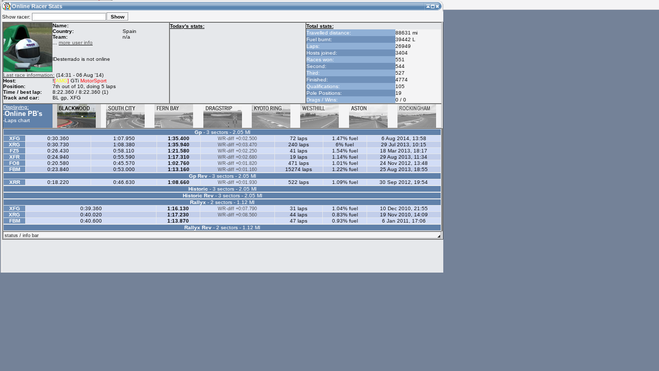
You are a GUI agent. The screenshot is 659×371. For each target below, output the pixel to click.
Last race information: (29, 75)
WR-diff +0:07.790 (237, 208)
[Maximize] (432, 6)
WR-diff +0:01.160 (237, 169)
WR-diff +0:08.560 (237, 214)
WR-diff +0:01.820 (237, 163)
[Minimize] (428, 6)
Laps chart (17, 120)
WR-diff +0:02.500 (237, 138)
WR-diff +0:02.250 (237, 151)
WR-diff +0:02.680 (237, 157)
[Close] (437, 6)
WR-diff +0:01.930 (237, 182)
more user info (76, 42)
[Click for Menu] (6, 6)
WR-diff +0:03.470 (237, 144)
